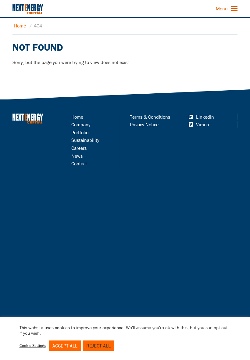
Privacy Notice (144, 124)
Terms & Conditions (150, 117)
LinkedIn (205, 117)
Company (81, 124)
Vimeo (202, 124)
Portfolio (79, 132)
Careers (79, 148)
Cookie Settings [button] (33, 345)
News (77, 156)
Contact (79, 163)
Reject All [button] (98, 346)
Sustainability (85, 140)
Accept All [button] (64, 346)
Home (20, 26)
